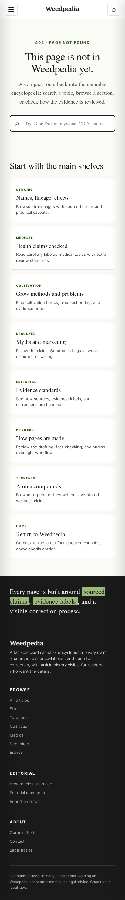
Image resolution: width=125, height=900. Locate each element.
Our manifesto (23, 832)
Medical (17, 735)
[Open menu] (11, 9)
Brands (16, 752)
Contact (17, 841)
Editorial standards (27, 792)
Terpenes (19, 717)
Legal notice (21, 850)
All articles (19, 700)
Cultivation (20, 726)
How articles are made (31, 783)
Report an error (24, 801)
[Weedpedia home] (62, 9)
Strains (16, 708)
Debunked (19, 743)
